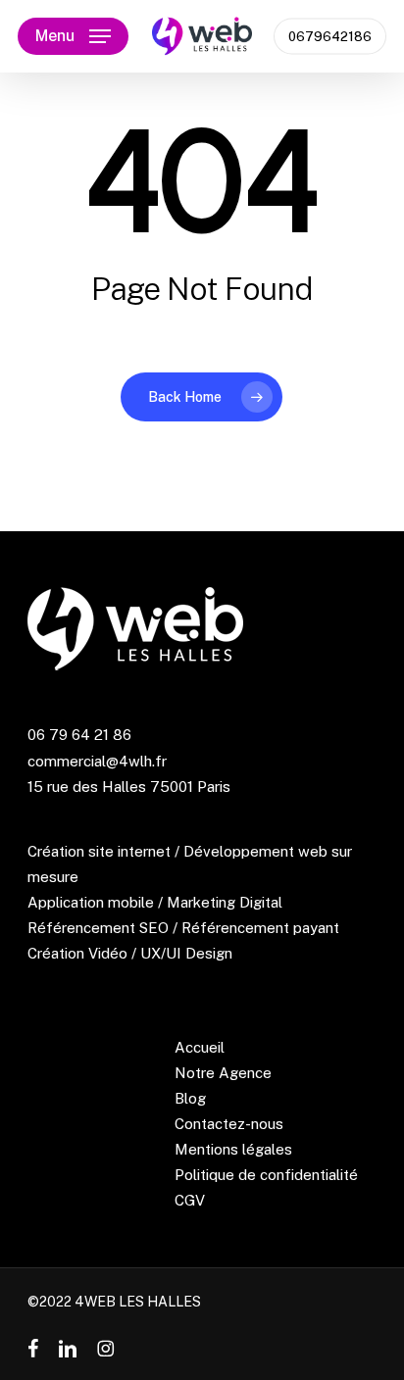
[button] (73, 36)
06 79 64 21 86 (79, 734)
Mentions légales (233, 1149)
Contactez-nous (229, 1123)
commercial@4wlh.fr (97, 761)
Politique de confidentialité (266, 1174)
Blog (190, 1098)
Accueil (200, 1047)
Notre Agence (223, 1072)
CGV (190, 1200)
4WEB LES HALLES (138, 1301)
